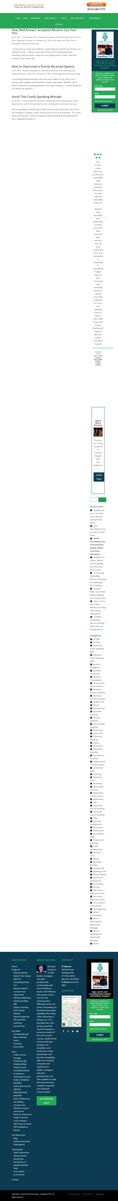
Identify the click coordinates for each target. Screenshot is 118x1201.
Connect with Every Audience (34, 101)
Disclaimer (100, 1194)
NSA (95, 802)
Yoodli (96, 943)
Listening (97, 774)
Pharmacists (98, 830)
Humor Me (98, 730)
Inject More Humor (98, 423)
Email (97, 93)
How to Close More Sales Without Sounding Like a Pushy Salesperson (98, 607)
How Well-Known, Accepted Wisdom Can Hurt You (44, 31)
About (25, 18)
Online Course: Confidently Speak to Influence (21, 1070)
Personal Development (31, 71)
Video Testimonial (21, 1152)
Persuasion (98, 827)
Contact (59, 24)
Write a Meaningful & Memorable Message (63, 74)
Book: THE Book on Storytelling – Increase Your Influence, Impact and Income (21, 1105)
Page (95, 818)
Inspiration (98, 746)
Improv (96, 743)
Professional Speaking (46, 37)
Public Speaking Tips (64, 37)
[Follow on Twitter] (68, 1031)
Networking (98, 799)
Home (18, 18)
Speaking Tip (22, 40)
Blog (15, 1138)
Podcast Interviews (21, 1141)
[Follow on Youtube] (77, 1031)
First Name (98, 86)
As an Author (19, 1171)
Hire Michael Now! (46, 1100)
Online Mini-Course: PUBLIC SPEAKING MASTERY (22, 1080)
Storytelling (98, 884)
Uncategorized (99, 909)
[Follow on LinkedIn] (73, 1031)
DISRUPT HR (98, 702)
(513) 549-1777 (96, 9)
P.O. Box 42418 (68, 976)
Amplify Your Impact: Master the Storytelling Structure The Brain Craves (97, 563)
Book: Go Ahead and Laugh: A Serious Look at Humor (22, 1117)
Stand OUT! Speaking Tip (37, 40)
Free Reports (19, 1144)
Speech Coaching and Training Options (20, 1010)
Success (96, 887)
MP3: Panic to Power (22, 1124)
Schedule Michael (21, 1034)
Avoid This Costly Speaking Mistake (37, 97)
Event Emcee (19, 1026)
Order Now (99, 476)
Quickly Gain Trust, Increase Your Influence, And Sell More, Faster (97, 516)
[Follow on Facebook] (63, 1031)
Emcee (96, 705)
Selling (96, 859)
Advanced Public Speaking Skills (97, 648)
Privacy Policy (73, 1194)
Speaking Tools (99, 871)
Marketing (50, 101)
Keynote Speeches (21, 1016)
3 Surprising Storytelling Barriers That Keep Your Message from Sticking (98, 579)
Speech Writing (99, 874)
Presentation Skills (29, 37)
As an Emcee (18, 1174)
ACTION (96, 639)
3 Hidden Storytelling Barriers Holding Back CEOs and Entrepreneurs (97, 623)
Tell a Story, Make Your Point (59, 40)
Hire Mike (16, 1031)
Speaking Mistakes (19, 74)
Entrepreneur (99, 708)
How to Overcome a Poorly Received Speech (43, 66)
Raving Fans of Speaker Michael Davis (20, 1165)
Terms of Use (87, 1194)
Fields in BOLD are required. (103, 101)
